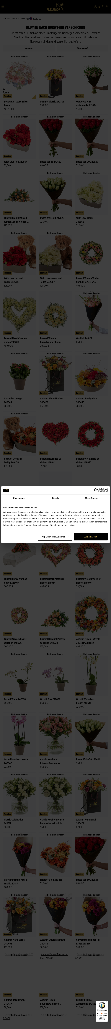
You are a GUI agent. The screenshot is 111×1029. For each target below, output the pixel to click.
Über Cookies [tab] (91, 498)
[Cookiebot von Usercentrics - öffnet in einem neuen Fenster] (96, 490)
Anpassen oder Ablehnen (53, 536)
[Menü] (106, 1002)
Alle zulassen (90, 536)
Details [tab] (55, 498)
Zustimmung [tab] (19, 498)
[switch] (102, 1018)
